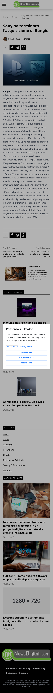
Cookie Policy (12, 346)
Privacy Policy (26, 346)
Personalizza (26, 353)
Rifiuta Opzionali (26, 358)
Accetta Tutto (26, 363)
